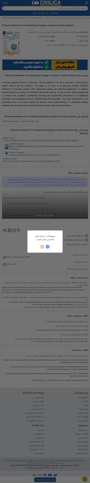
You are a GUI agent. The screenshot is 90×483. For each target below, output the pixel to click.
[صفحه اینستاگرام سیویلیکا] (42, 247)
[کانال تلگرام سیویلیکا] (47, 247)
